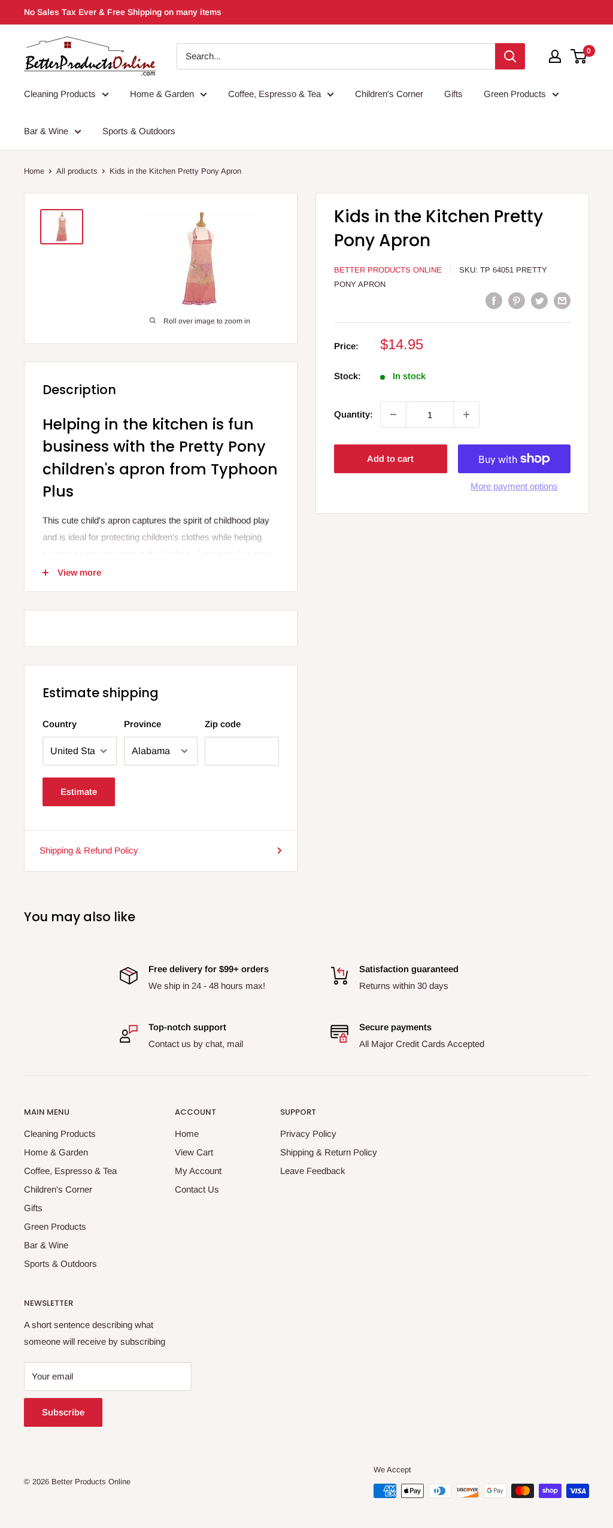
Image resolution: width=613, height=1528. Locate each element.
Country (60, 724)
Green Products (515, 94)
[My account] (555, 56)
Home (34, 171)
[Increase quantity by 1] (466, 414)
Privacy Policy (308, 1133)
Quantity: (353, 414)
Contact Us (197, 1189)
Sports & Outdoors (138, 131)
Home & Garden (162, 94)
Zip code (223, 724)
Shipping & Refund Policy (89, 850)
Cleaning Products (60, 94)
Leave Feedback (312, 1171)
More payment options (514, 486)
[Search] (510, 56)
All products (77, 171)
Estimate (78, 791)
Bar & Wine (46, 131)
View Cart (194, 1152)
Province (142, 724)
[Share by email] (562, 300)
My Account (198, 1171)
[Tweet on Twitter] (539, 300)
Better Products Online (388, 269)
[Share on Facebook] (493, 300)
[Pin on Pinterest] (516, 300)
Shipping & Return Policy (328, 1152)
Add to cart (390, 458)
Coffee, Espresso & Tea (274, 94)
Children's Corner (389, 94)
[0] (579, 56)
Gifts (453, 94)
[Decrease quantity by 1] (393, 414)
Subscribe (63, 1412)
